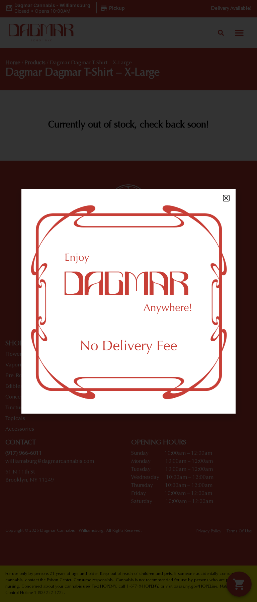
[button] (226, 198)
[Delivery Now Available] (128, 301)
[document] (128, 301)
